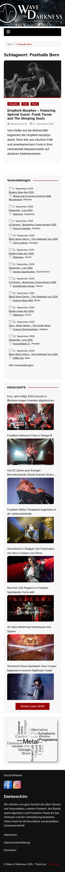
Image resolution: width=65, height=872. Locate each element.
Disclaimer (10, 850)
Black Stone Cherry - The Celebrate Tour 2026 (33, 239)
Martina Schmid (18, 124)
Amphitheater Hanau (23, 286)
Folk (25, 104)
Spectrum (18, 214)
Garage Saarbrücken (24, 271)
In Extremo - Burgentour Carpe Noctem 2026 (32, 224)
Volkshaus (18, 257)
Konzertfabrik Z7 (21, 343)
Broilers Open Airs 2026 (21, 192)
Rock (34, 104)
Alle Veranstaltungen (21, 365)
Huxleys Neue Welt (23, 300)
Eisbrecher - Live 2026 (21, 210)
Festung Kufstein (22, 228)
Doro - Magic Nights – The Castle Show (29, 325)
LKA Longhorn (20, 243)
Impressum (10, 834)
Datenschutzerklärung (17, 842)
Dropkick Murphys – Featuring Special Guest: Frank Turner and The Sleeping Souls (31, 114)
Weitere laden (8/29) (32, 706)
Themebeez (53, 864)
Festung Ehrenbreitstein (25, 329)
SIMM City (18, 358)
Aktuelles (13, 104)
